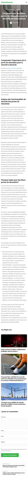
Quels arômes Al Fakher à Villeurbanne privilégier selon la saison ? (13, 350)
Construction (10, 9)
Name (2, 430)
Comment (3, 417)
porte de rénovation (14, 68)
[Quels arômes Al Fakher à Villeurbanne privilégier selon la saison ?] (14, 340)
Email (2, 436)
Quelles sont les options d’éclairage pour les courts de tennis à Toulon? (14, 473)
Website (3, 442)
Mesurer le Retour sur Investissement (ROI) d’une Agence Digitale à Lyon (13, 466)
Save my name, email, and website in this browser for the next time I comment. (14, 450)
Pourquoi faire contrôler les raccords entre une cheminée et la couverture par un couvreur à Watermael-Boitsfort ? (13, 378)
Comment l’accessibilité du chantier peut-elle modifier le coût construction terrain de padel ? (13, 404)
